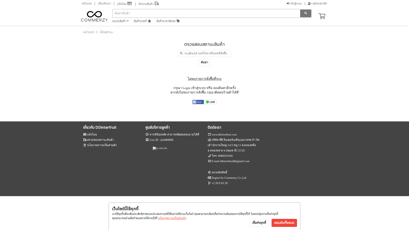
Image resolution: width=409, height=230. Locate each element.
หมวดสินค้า (119, 21)
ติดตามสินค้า (146, 4)
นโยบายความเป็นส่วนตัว (172, 218)
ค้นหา (204, 62)
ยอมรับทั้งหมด (284, 222)
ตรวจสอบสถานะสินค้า (100, 139)
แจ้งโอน (122, 4)
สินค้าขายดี (141, 21)
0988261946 (225, 155)
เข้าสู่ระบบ (295, 3)
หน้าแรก (87, 3)
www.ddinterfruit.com (224, 134)
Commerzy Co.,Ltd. (235, 177)
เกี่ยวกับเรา (104, 3)
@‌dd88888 (166, 139)
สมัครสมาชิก (319, 3)
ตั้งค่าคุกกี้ (259, 222)
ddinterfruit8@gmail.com (234, 161)
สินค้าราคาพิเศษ (166, 21)
